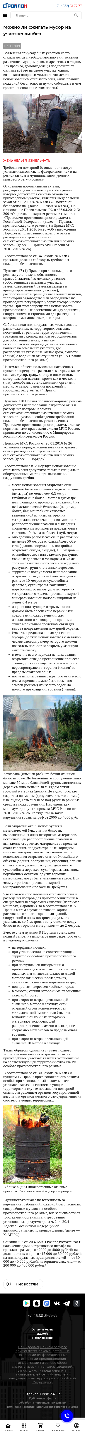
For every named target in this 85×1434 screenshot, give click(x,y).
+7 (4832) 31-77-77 (43, 1315)
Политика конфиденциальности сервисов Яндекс (42, 1406)
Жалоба (42, 1333)
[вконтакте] (56, 1303)
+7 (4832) (68, 6)
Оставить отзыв (42, 1329)
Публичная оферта (42, 1398)
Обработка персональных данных (42, 1402)
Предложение (42, 1337)
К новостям (26, 1284)
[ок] (76, 1303)
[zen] (66, 1303)
